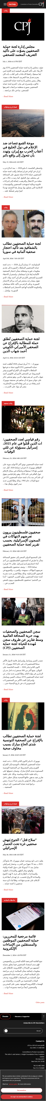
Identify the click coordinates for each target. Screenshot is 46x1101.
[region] (23, 1085)
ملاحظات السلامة (9, 900)
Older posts (40, 1002)
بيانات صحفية (8, 403)
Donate (5, 1016)
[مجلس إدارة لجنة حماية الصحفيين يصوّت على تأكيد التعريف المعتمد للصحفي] (23, 27)
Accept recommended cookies (21, 1097)
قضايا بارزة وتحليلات (10, 107)
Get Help (12, 4)
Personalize (21, 1090)
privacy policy (13, 1084)
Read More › (8, 96)
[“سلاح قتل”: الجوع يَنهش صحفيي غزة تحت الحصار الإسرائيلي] (23, 820)
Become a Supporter (22, 1016)
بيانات (6, 11)
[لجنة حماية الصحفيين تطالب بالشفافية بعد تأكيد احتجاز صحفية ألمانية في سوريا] (23, 223)
